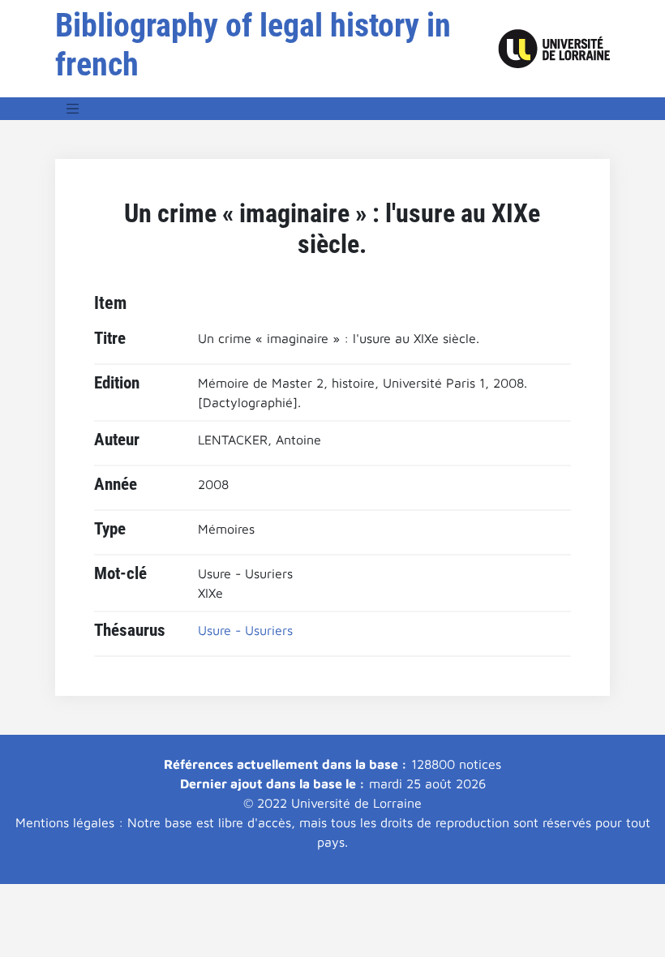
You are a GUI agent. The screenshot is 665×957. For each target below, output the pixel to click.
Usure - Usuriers (245, 630)
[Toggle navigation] (73, 108)
